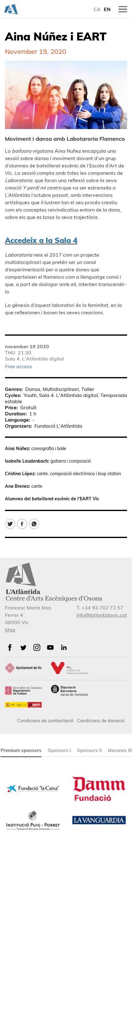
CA (97, 9)
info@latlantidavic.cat (101, 615)
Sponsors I (59, 750)
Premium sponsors (21, 750)
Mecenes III (120, 750)
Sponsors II (89, 750)
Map (10, 630)
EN (107, 9)
